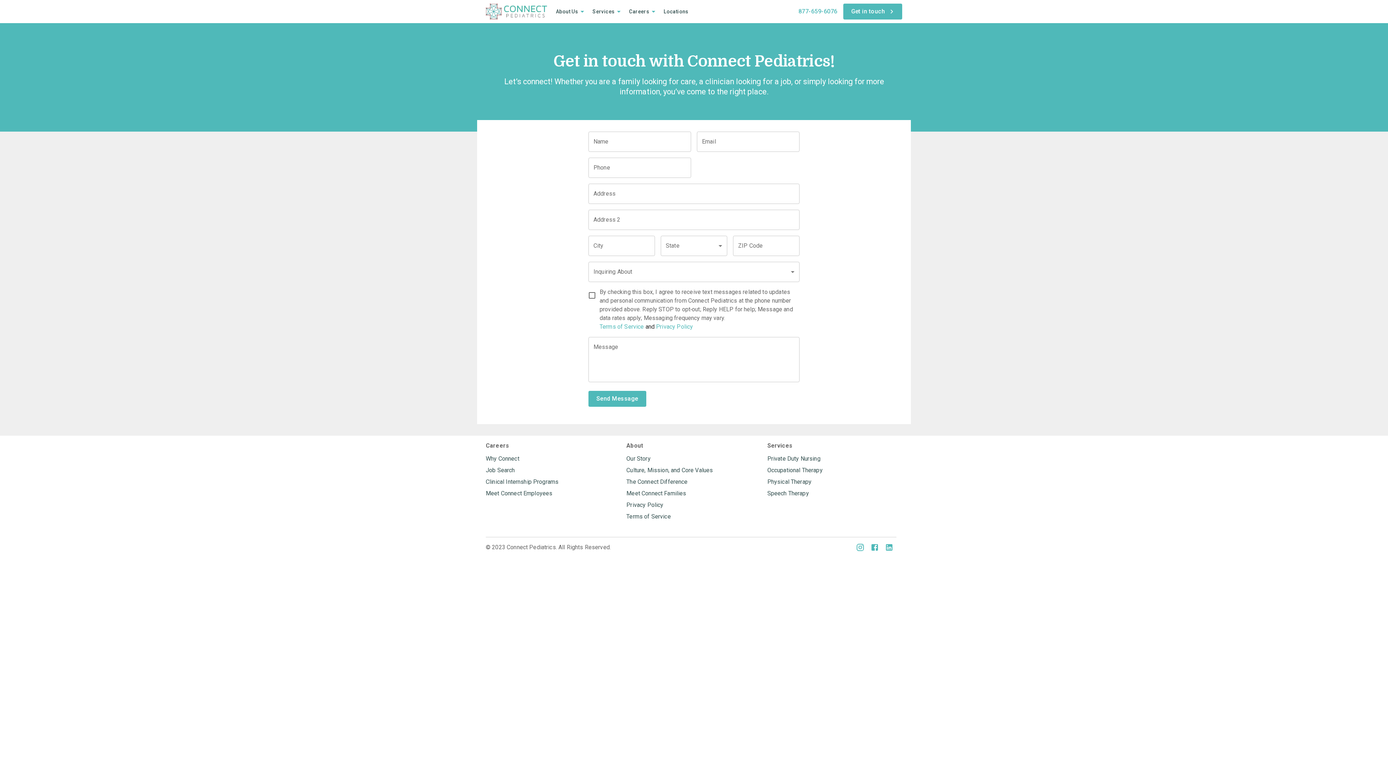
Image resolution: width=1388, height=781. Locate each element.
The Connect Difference (656, 481)
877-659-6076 (817, 11)
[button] (694, 246)
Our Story (638, 458)
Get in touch (868, 11)
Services (603, 11)
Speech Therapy (788, 493)
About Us (567, 11)
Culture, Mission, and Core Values (669, 470)
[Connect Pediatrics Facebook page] (875, 547)
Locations (676, 11)
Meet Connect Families (656, 493)
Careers (639, 11)
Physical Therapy (789, 481)
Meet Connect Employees (519, 493)
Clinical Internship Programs (522, 481)
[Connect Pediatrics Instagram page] (860, 547)
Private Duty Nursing (794, 458)
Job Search (500, 470)
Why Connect (502, 458)
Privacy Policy (674, 326)
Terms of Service (622, 326)
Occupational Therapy (795, 470)
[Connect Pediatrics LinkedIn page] (889, 547)
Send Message (617, 398)
